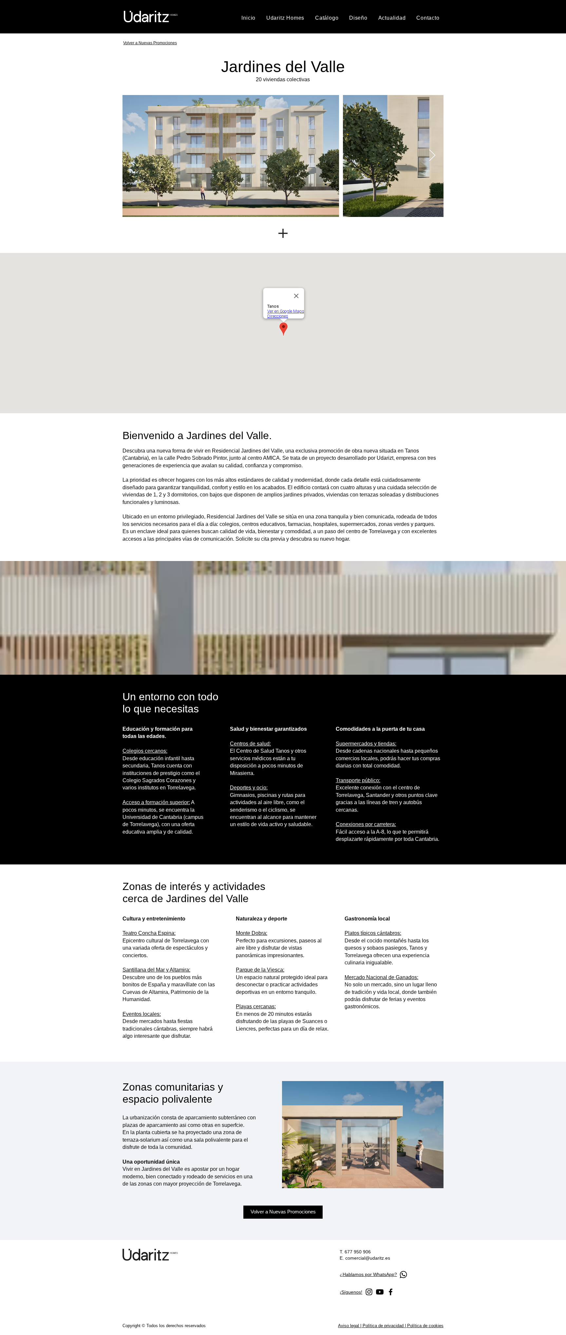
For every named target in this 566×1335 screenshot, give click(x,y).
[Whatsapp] (403, 1274)
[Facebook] (390, 1291)
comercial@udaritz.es (367, 1258)
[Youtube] (379, 1291)
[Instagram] (369, 1291)
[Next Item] (432, 155)
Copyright (132, 1325)
